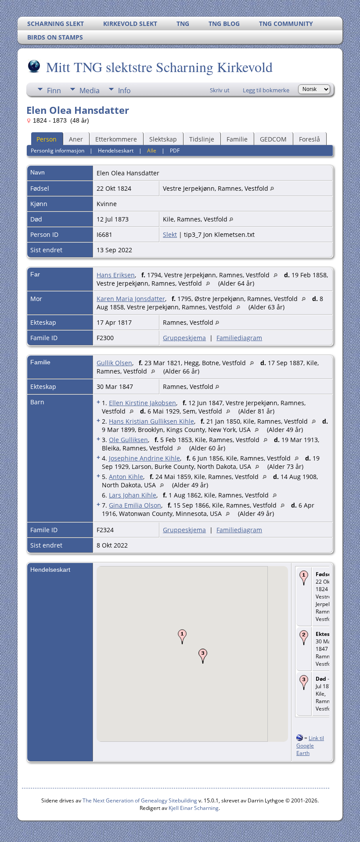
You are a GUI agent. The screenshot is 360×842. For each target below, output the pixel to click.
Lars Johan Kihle (132, 495)
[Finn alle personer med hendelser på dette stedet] (272, 188)
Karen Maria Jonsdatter (131, 298)
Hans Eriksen (116, 275)
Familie (237, 139)
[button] (182, 636)
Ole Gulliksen (128, 440)
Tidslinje (201, 139)
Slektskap (163, 139)
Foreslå (309, 139)
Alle (151, 150)
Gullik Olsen (114, 363)
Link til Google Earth (310, 745)
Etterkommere (116, 139)
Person (46, 139)
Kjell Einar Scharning (194, 808)
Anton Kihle (126, 476)
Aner (76, 139)
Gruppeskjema (184, 338)
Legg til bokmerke (266, 90)
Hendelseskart (115, 150)
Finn (54, 90)
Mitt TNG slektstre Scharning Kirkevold (159, 66)
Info (124, 90)
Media (89, 90)
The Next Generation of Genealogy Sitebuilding (140, 800)
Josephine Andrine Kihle (144, 458)
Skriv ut (220, 90)
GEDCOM (273, 139)
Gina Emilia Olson (135, 505)
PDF (175, 150)
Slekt (170, 234)
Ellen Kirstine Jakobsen (142, 403)
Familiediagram (239, 338)
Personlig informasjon (57, 150)
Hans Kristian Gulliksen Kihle (151, 421)
